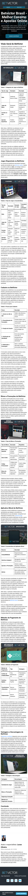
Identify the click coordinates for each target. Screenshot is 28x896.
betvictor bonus (14, 600)
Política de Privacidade (20, 876)
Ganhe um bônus (14, 36)
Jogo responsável (5, 876)
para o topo (26, 886)
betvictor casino (19, 165)
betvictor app (19, 515)
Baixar (8, 7)
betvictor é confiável (7, 736)
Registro (19, 7)
